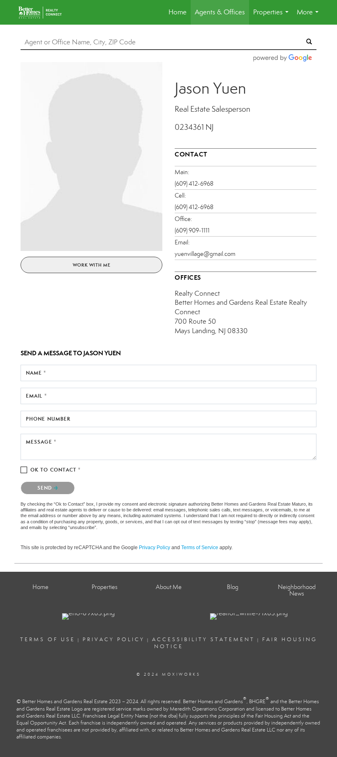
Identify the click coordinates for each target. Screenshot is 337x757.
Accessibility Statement (203, 639)
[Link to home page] (46, 12)
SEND (45, 488)
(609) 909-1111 (192, 230)
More (309, 16)
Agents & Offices (220, 12)
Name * (36, 373)
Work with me (92, 265)
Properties (272, 16)
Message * (41, 442)
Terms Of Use (47, 639)
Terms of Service (199, 547)
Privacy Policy (154, 547)
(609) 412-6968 (194, 183)
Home (177, 12)
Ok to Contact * (55, 470)
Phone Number (48, 419)
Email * (36, 396)
